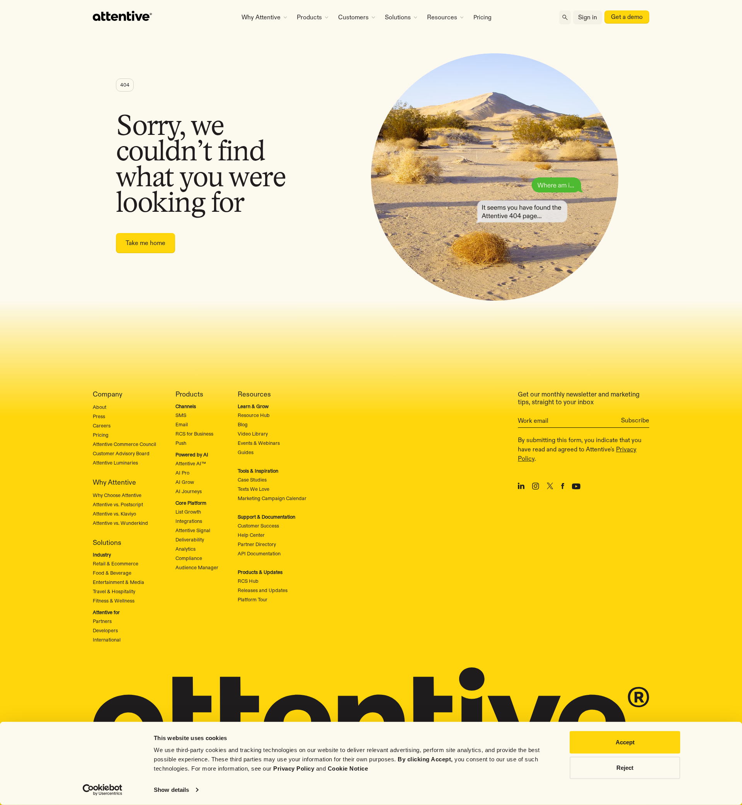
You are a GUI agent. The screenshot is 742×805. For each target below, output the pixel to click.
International (107, 640)
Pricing (482, 17)
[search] (565, 17)
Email (181, 424)
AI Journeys (188, 491)
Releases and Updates (263, 590)
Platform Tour (252, 599)
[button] (264, 17)
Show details (171, 789)
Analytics (185, 549)
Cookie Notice (348, 768)
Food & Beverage (112, 573)
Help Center (251, 535)
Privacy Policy (293, 768)
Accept (625, 742)
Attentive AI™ (190, 463)
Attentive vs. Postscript (118, 504)
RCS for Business (194, 434)
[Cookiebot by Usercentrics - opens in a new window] (102, 790)
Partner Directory (257, 544)
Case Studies (252, 480)
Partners (102, 621)
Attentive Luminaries (115, 463)
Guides (246, 452)
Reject (624, 767)
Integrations (188, 521)
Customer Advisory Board (121, 453)
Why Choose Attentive (117, 495)
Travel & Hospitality (114, 591)
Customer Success (258, 525)
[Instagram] (535, 487)
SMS (180, 415)
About (99, 407)
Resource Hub (254, 415)
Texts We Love (253, 489)
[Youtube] (576, 487)
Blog (243, 424)
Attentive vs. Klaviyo (114, 514)
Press (99, 416)
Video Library (253, 434)
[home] (159, 17)
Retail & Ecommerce (115, 563)
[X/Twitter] (550, 487)
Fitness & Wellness (113, 600)
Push (180, 443)
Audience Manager (196, 567)
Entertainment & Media (118, 582)
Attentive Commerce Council (124, 444)
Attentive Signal (192, 530)
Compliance (188, 558)
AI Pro (182, 473)
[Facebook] (562, 487)
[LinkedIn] (521, 487)
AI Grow (184, 482)
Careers (102, 425)
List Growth (188, 512)
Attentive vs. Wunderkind (120, 523)
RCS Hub (248, 581)
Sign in (587, 17)
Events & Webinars (259, 443)
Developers (105, 630)
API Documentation (259, 553)
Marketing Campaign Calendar (272, 498)
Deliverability (189, 539)
